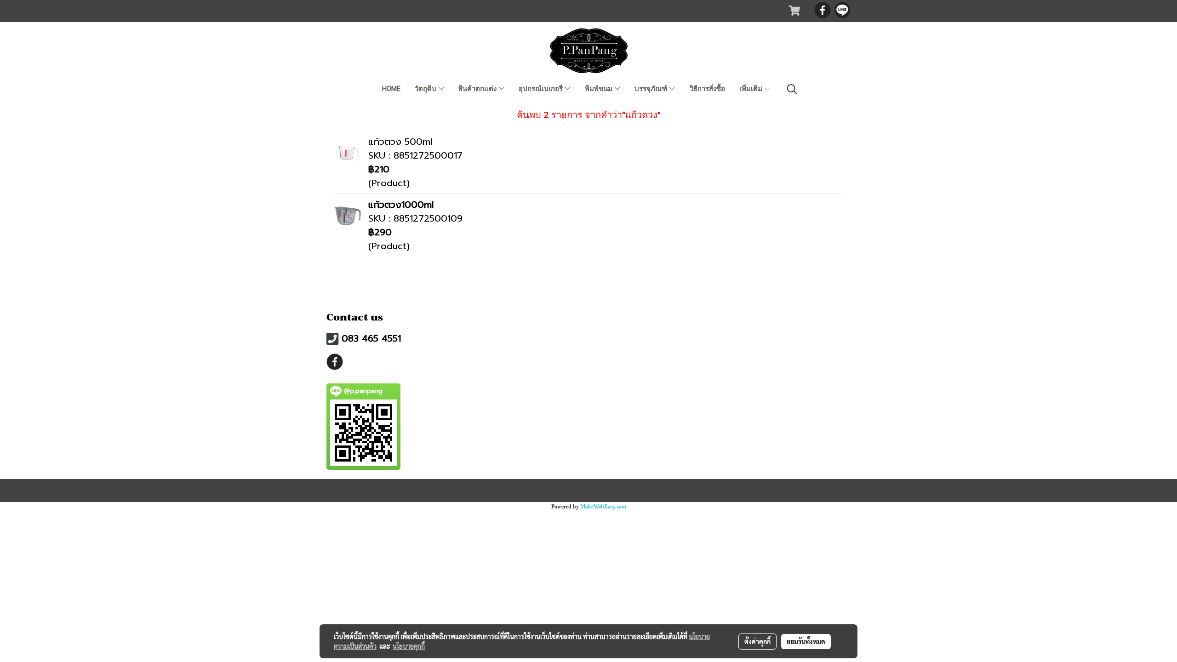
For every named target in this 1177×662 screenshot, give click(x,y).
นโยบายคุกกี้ (409, 646)
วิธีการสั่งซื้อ (707, 89)
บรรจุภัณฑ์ (651, 89)
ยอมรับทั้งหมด (806, 641)
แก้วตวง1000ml (401, 204)
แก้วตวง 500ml (400, 141)
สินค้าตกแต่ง (478, 89)
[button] (792, 89)
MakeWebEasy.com (603, 506)
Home (391, 89)
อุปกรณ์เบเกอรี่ (542, 89)
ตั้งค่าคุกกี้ (757, 641)
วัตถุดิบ (426, 89)
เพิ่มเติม (751, 89)
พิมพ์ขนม (599, 89)
